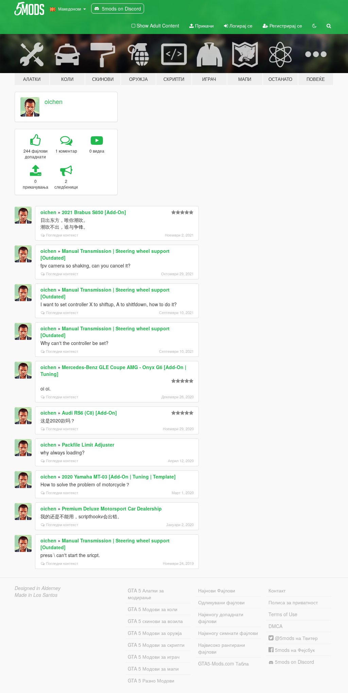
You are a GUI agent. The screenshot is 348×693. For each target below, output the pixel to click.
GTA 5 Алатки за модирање (146, 594)
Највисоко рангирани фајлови (221, 648)
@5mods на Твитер (296, 638)
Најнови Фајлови (216, 590)
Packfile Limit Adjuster (88, 444)
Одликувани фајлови (221, 602)
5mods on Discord (294, 661)
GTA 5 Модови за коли (152, 609)
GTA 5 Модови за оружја (155, 632)
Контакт (276, 590)
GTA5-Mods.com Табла (223, 663)
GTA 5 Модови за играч (153, 656)
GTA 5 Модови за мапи (153, 668)
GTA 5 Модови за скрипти (156, 644)
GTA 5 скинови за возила (155, 621)
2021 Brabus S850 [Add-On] (94, 212)
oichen (54, 101)
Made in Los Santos (36, 594)
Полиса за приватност (293, 602)
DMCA (275, 626)
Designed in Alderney (37, 588)
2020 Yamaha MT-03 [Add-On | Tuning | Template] (119, 476)
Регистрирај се (285, 25)
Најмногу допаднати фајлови (220, 617)
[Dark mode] (314, 25)
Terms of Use (282, 614)
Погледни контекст (62, 235)
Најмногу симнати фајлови (228, 632)
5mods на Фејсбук (294, 649)
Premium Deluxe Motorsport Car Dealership (112, 508)
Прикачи (204, 25)
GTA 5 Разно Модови (151, 680)
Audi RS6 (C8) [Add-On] (89, 412)
